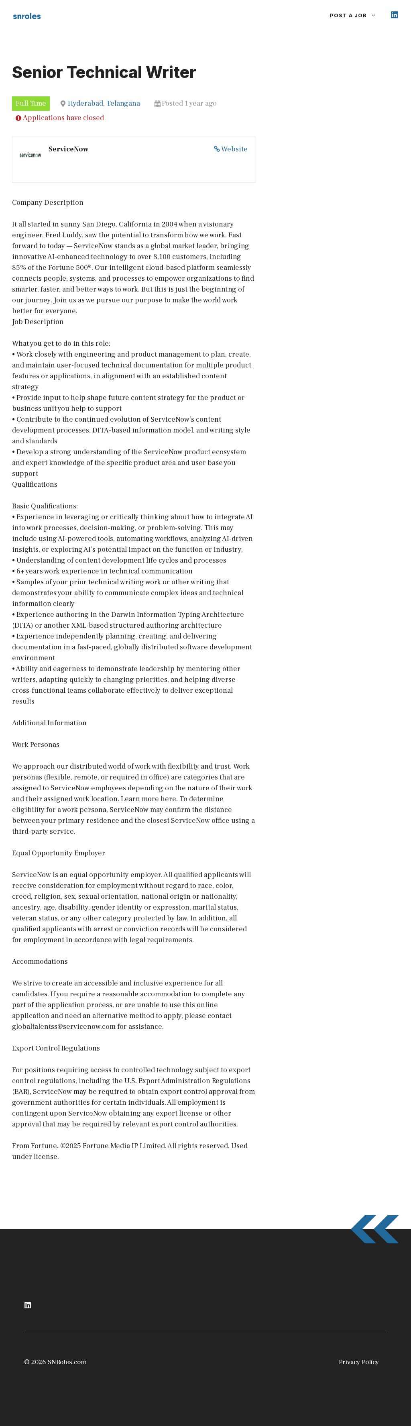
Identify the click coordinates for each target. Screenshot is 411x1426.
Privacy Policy (359, 1362)
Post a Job (348, 15)
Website (234, 149)
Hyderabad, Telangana (104, 103)
